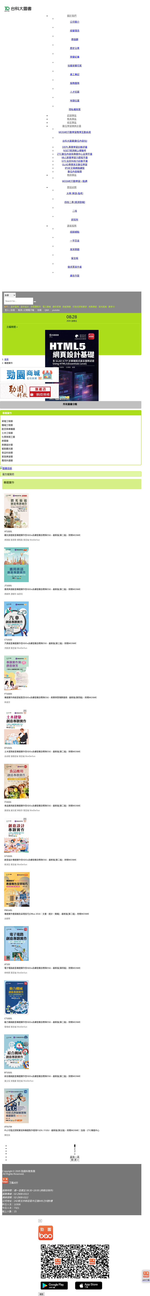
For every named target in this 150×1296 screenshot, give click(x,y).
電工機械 (47, 307)
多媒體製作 (36, 307)
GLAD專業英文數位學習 (74, 164)
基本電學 (15, 307)
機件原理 (57, 307)
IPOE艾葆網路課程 (75, 168)
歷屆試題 (71, 187)
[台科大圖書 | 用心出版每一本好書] (22, 9)
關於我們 (71, 16)
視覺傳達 (93, 307)
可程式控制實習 (80, 307)
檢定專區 (71, 122)
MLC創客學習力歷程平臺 (75, 157)
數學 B (112, 307)
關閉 (41, 1294)
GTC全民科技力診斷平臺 (75, 161)
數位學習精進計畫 (71, 126)
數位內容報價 (75, 171)
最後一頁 (74, 1157)
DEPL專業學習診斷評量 (74, 147)
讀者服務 (71, 226)
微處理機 (67, 307)
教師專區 (71, 175)
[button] (10, 1180)
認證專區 (71, 115)
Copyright (7, 1171)
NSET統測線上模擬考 (74, 150)
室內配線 (103, 307)
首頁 (6, 359)
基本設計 (25, 307)
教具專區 (71, 119)
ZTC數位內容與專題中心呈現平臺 (74, 154)
